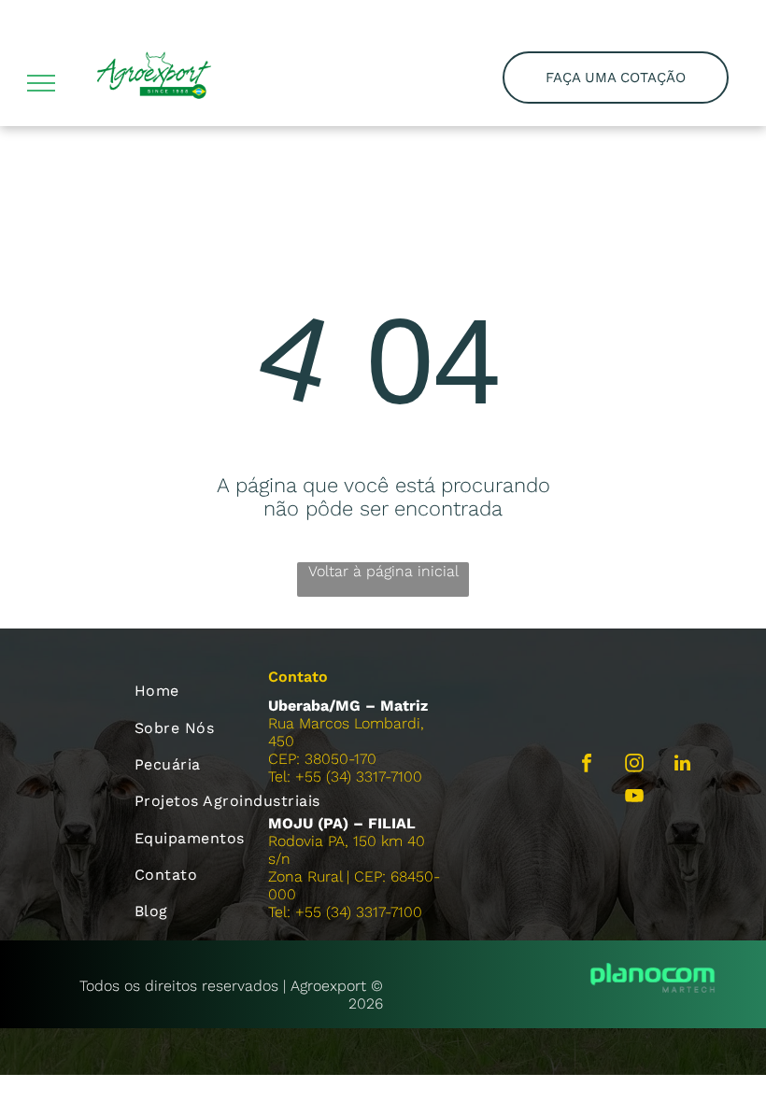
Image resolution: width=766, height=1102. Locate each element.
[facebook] (587, 765)
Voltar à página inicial (383, 571)
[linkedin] (682, 765)
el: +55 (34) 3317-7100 (348, 912)
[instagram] (634, 765)
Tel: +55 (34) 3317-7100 (345, 776)
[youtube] (634, 798)
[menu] (41, 83)
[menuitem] (234, 690)
